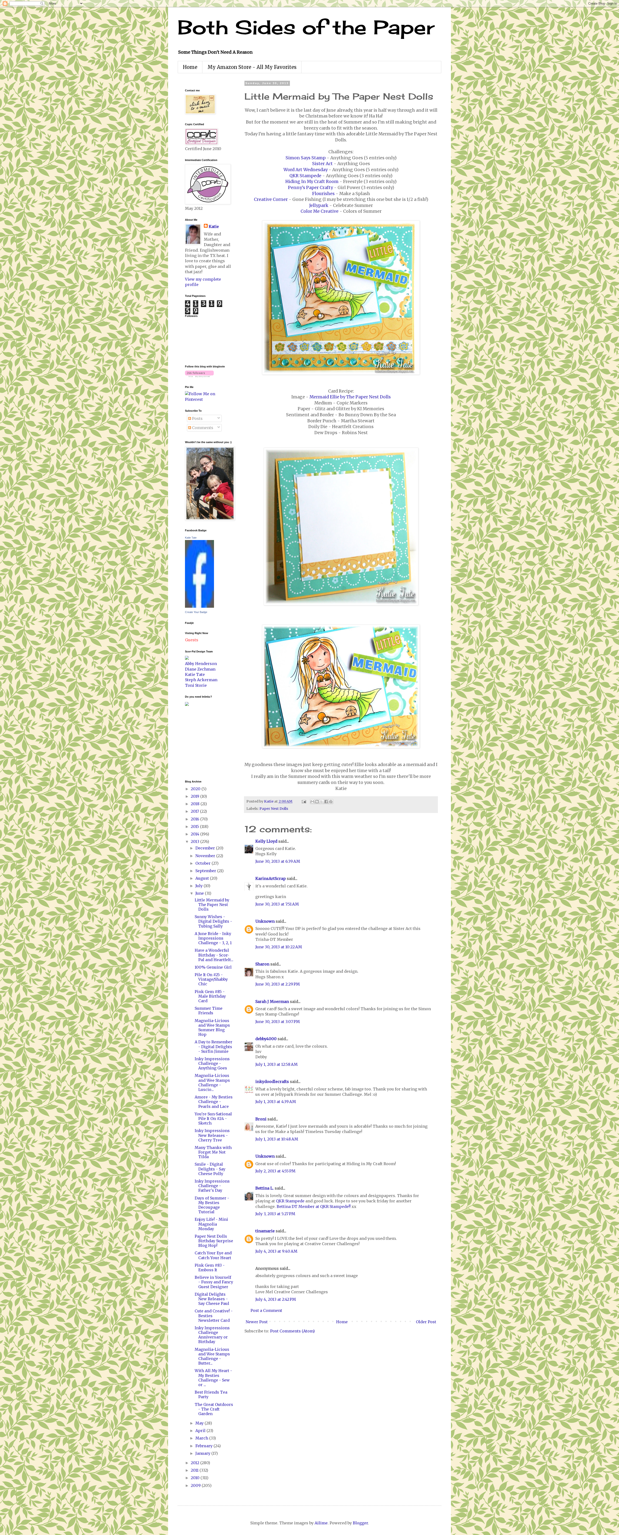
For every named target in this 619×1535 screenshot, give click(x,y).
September (206, 870)
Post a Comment (266, 1310)
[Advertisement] (199, 742)
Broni (260, 1119)
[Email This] (312, 801)
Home (190, 67)
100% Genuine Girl (213, 967)
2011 (195, 1470)
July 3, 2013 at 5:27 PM (275, 1213)
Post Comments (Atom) (292, 1331)
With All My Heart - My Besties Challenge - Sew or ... (213, 1377)
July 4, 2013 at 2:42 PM (275, 1299)
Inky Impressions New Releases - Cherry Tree (212, 1135)
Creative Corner (271, 199)
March (202, 1438)
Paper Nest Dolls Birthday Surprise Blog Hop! (214, 1241)
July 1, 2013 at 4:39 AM (275, 1101)
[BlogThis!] (317, 801)
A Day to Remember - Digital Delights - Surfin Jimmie (213, 1046)
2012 (195, 1462)
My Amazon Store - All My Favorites (251, 67)
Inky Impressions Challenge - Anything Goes (212, 1063)
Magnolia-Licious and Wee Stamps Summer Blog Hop (212, 1027)
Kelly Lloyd (266, 841)
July (199, 885)
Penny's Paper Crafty (310, 187)
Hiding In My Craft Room (312, 181)
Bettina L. (264, 1188)
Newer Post (257, 1321)
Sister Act (322, 163)
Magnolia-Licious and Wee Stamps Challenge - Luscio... (212, 1082)
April (200, 1430)
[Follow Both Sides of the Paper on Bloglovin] (199, 375)
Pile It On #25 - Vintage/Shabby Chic (211, 979)
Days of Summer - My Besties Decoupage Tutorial (212, 1205)
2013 (195, 841)
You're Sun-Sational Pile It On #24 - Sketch (213, 1118)
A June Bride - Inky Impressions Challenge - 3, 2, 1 (213, 938)
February (204, 1445)
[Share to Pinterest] (330, 801)
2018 (195, 803)
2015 (195, 826)
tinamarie (265, 1230)
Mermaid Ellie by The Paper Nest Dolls (350, 397)
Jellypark (318, 205)
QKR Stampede (305, 175)
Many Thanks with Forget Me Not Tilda (213, 1152)
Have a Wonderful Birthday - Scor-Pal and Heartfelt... (214, 955)
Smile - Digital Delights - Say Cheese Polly (210, 1169)
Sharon (262, 964)
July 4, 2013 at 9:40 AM (276, 1251)
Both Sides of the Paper (306, 27)
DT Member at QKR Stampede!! (321, 1206)
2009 (196, 1485)
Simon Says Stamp (306, 158)
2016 (195, 819)
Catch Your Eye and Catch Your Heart (213, 1255)
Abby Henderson (201, 663)
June (200, 893)
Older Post (426, 1321)
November (205, 855)
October (203, 863)
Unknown (265, 921)
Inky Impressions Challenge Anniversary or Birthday (212, 1334)
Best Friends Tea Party (211, 1394)
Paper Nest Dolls (273, 808)
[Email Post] (303, 801)
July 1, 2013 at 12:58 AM (276, 1064)
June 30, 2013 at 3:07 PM (277, 1021)
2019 (195, 796)
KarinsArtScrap (270, 878)
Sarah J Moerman (272, 1001)
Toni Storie (196, 685)
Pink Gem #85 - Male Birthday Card (210, 996)
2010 (195, 1477)
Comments (202, 427)
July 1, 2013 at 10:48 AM (276, 1139)
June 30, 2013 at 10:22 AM (278, 946)
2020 (196, 788)
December (205, 848)
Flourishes (323, 193)
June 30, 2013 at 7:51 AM (277, 904)
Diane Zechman (200, 669)
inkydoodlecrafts (272, 1081)
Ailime (321, 1522)
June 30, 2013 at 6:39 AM (277, 861)
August (202, 878)
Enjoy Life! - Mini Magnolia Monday (211, 1224)
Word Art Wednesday (305, 169)
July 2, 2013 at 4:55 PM (275, 1171)
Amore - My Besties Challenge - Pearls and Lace (214, 1102)
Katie (214, 226)
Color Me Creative (320, 211)
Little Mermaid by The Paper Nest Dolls (212, 905)
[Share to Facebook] (326, 801)
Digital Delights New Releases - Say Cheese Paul (212, 1299)
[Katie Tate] (199, 606)
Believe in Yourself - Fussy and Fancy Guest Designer (214, 1282)
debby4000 (266, 1038)
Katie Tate (191, 537)
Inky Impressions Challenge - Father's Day (212, 1186)
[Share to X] (321, 801)
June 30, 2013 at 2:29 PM (277, 984)
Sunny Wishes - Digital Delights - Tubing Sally (213, 921)
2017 (195, 811)
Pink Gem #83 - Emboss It (210, 1267)
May (200, 1423)
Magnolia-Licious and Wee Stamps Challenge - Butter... (212, 1356)
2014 (195, 834)
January (203, 1453)
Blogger (360, 1522)
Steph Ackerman (201, 679)
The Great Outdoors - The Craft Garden (214, 1409)
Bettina (284, 1206)
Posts (197, 418)
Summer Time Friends (208, 1010)
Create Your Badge (196, 612)
